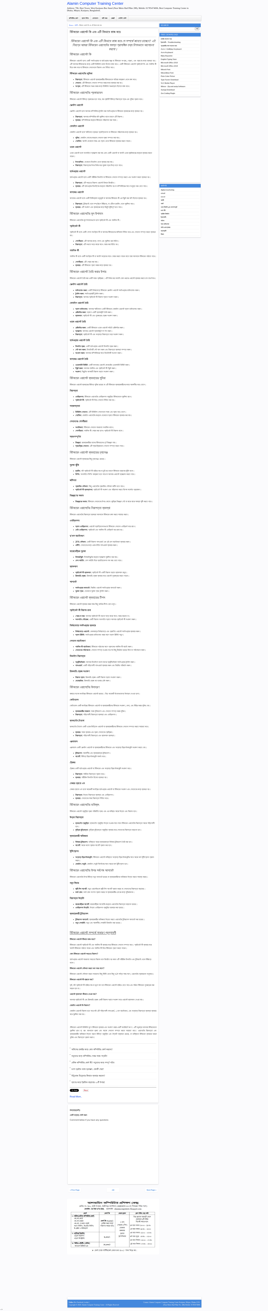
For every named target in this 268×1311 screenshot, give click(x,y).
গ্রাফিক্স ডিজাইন (165, 214)
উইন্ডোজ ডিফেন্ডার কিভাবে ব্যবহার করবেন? (88, 1075)
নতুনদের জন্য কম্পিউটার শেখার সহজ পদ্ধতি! (89, 1056)
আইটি (76, 25)
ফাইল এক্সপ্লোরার (165, 227)
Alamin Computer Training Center (95, 3)
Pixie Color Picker (168, 76)
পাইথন (162, 221)
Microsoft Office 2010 (169, 63)
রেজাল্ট (113, 18)
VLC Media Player (168, 83)
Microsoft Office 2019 (169, 66)
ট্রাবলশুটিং (163, 217)
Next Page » (151, 1190)
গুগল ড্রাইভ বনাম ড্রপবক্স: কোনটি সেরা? (87, 1069)
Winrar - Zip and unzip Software (173, 86)
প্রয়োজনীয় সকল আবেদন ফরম (169, 46)
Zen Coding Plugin (168, 93)
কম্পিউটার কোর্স (73, 18)
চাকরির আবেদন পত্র (166, 39)
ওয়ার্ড (162, 204)
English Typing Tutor (169, 59)
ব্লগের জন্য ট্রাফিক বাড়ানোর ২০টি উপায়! (88, 1082)
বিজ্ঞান (162, 234)
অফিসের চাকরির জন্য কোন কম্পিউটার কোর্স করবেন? (92, 1049)
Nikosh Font (165, 70)
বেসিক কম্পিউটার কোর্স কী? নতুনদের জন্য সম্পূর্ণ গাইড (92, 1062)
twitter (86, 1302)
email (163, 193)
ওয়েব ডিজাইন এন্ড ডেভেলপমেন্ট (169, 207)
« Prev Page (75, 1190)
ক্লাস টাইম (85, 18)
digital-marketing (167, 190)
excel (163, 197)
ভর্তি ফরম (104, 18)
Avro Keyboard (167, 52)
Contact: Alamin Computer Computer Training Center (161, 1302)
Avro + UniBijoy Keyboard (171, 49)
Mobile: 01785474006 (192, 1305)
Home (71, 25)
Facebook (80, 1302)
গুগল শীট (163, 210)
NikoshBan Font (167, 73)
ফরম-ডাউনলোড (165, 224)
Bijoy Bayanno (166, 56)
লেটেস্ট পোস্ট (122, 18)
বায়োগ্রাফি (163, 231)
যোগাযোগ (95, 18)
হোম (113, 1190)
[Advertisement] (113, 1276)
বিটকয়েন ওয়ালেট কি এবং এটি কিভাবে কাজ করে (95, 32)
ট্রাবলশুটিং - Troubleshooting (170, 42)
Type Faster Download (169, 80)
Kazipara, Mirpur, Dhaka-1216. (189, 1302)
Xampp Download (168, 90)
